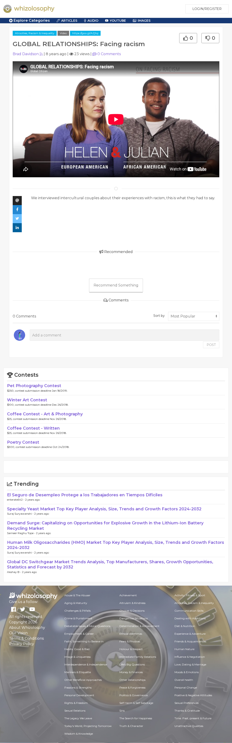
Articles (69, 21)
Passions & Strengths (78, 687)
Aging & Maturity (75, 603)
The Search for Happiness (135, 718)
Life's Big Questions (132, 664)
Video (63, 33)
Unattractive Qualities (188, 726)
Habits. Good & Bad (76, 649)
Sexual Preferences (186, 703)
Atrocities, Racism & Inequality (34, 33)
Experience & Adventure (189, 633)
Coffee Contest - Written (33, 428)
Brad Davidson (26, 54)
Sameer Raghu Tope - (21, 533)
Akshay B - (14, 572)
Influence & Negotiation (189, 656)
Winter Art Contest (27, 400)
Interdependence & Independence (85, 664)
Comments (109, 54)
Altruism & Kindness (132, 603)
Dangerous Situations (133, 618)
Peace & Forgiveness (132, 687)
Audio (92, 21)
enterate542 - (16, 499)
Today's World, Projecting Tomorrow (88, 726)
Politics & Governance (133, 695)
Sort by (159, 316)
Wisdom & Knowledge (78, 733)
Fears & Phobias (129, 641)
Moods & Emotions (186, 672)
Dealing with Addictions (190, 618)
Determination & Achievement (139, 626)
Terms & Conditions (26, 638)
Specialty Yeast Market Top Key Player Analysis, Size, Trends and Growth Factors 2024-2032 (104, 508)
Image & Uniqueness (77, 656)
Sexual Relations (74, 710)
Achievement (128, 595)
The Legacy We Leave (78, 718)
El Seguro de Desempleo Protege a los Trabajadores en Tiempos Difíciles (84, 494)
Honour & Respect (131, 649)
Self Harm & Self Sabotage (136, 703)
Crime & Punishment (78, 618)
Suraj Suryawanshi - (20, 513)
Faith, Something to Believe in (84, 641)
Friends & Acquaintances (190, 641)
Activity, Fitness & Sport (189, 595)
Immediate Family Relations (137, 656)
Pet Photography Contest (34, 385)
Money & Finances (131, 672)
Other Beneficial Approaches (83, 679)
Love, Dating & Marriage (190, 664)
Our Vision (18, 633)
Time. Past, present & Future (192, 718)
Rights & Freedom (76, 703)
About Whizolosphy (27, 627)
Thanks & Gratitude (187, 710)
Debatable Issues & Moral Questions (87, 626)
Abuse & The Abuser (77, 595)
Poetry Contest (23, 442)
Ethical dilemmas (130, 633)
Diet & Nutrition (184, 626)
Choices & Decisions (132, 610)
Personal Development (79, 695)
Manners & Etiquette (77, 672)
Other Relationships (132, 679)
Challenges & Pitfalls (77, 610)
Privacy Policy (21, 644)
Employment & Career (79, 633)
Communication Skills (188, 610)
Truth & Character (131, 726)
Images (144, 21)
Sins (122, 710)
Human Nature (184, 649)
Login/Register (207, 9)
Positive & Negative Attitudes (193, 695)
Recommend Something (116, 285)
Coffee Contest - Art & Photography (45, 414)
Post (211, 345)
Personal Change (185, 687)
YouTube (118, 21)
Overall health (183, 679)
